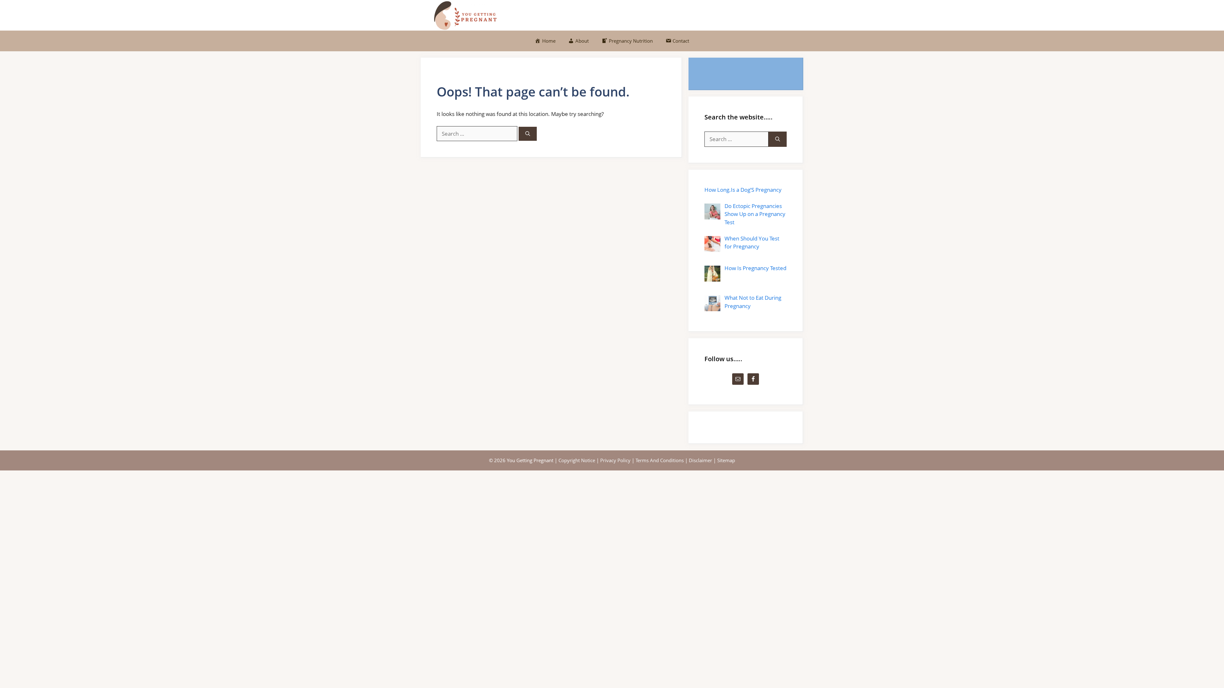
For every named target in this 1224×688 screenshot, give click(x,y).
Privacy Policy (615, 460)
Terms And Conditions (660, 460)
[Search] (528, 134)
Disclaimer (700, 460)
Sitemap (726, 460)
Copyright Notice (576, 460)
